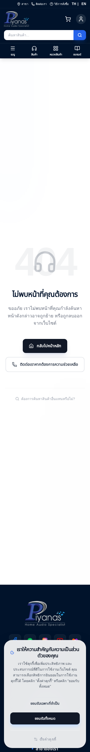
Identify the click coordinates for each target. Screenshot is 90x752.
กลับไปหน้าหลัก (49, 346)
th (74, 4)
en (84, 4)
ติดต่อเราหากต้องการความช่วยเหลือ (49, 364)
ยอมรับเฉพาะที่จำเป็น (45, 703)
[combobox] (39, 35)
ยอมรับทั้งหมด (45, 718)
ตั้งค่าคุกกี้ (48, 739)
